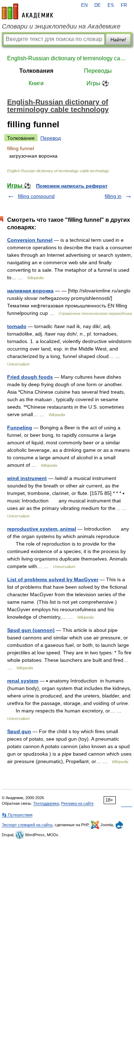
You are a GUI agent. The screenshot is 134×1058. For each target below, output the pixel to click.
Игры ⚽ (97, 83)
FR (124, 5)
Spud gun (19, 731)
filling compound (36, 196)
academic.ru (27, 11)
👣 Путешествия (17, 815)
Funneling (19, 427)
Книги (36, 83)
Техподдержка (46, 803)
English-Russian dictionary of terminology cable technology (67, 58)
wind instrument (27, 478)
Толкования (36, 71)
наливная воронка (30, 290)
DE (97, 5)
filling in (113, 196)
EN (84, 5)
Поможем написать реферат (72, 186)
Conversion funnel (30, 240)
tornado (16, 326)
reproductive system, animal (41, 529)
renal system (22, 681)
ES (111, 5)
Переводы (98, 71)
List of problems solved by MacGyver (52, 579)
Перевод (50, 138)
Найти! (118, 39)
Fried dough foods (30, 377)
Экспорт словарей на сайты (27, 825)
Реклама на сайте (77, 803)
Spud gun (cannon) (31, 630)
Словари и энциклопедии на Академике (61, 26)
